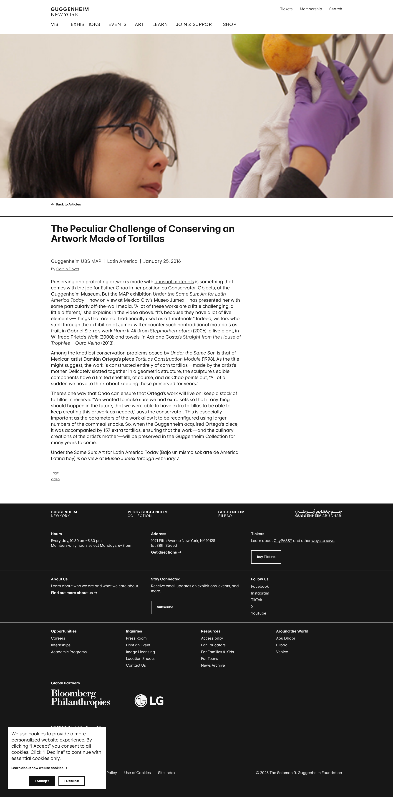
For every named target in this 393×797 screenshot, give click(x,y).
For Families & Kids (217, 652)
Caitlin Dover (67, 269)
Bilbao (281, 645)
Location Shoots (140, 658)
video (55, 479)
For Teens (209, 658)
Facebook (260, 586)
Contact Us (136, 665)
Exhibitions (85, 24)
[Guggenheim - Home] (69, 11)
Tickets (286, 9)
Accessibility (212, 638)
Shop (230, 24)
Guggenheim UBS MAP (76, 261)
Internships (61, 645)
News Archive (213, 665)
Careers (58, 638)
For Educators (213, 645)
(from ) (152, 331)
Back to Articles (68, 204)
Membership (311, 9)
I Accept (42, 781)
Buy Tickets (266, 557)
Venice (282, 652)
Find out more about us (72, 592)
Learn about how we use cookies (37, 768)
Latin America (122, 261)
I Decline (71, 781)
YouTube (258, 613)
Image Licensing (140, 652)
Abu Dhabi (285, 638)
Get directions (164, 552)
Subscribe (165, 607)
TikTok (256, 599)
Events (117, 24)
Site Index (166, 772)
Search (335, 9)
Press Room (136, 638)
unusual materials (174, 281)
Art (139, 24)
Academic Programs (69, 652)
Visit (57, 24)
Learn (160, 24)
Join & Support (195, 24)
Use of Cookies (137, 772)
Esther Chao (114, 288)
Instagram (260, 593)
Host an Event (138, 645)
